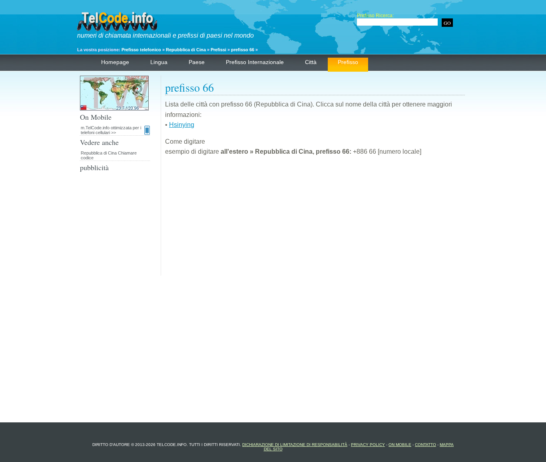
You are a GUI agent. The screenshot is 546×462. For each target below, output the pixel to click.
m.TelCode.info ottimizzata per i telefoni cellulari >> (111, 130)
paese (197, 62)
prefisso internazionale (255, 62)
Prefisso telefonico (141, 49)
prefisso (348, 62)
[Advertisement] (315, 219)
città (311, 62)
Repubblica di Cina (186, 49)
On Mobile (400, 444)
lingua (158, 62)
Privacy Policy (368, 444)
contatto (425, 444)
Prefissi (219, 49)
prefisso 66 (242, 49)
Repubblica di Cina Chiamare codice (109, 155)
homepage (115, 62)
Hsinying (181, 124)
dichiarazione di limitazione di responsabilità (294, 444)
